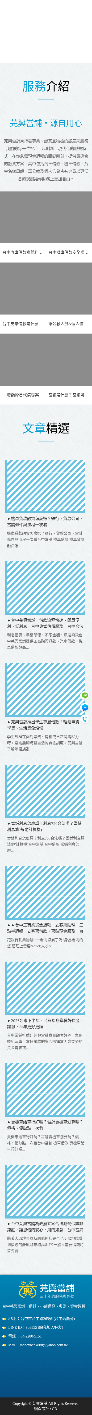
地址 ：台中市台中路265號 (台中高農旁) (41, 1319)
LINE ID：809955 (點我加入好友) (35, 1327)
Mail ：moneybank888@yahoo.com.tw (38, 1345)
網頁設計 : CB (45, 1409)
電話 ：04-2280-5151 (25, 1336)
